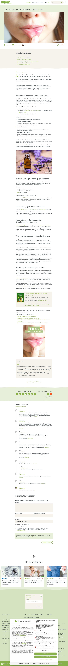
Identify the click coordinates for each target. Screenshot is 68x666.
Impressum (34, 663)
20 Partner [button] (17, 634)
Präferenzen (21, 663)
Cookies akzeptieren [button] (45, 653)
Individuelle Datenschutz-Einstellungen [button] (45, 659)
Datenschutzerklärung (28, 663)
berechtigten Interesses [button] (22, 635)
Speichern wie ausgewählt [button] (45, 656)
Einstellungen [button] (21, 637)
